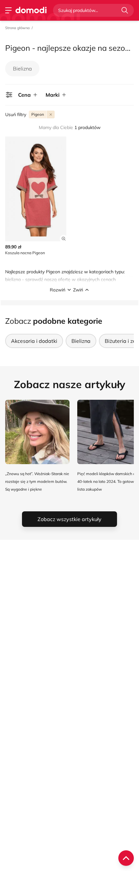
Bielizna (22, 68)
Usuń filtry (15, 114)
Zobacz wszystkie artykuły (69, 519)
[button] (69, 289)
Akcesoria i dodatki (34, 341)
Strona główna (17, 28)
